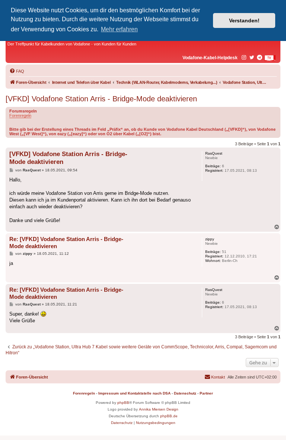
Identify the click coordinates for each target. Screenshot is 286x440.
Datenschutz (185, 393)
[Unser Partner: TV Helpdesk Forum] (270, 58)
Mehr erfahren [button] (119, 29)
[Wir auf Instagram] (244, 57)
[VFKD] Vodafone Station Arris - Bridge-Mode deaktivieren (101, 99)
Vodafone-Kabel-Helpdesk (210, 57)
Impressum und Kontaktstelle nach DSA (134, 393)
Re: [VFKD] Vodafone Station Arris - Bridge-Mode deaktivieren (66, 242)
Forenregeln (20, 115)
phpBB (123, 403)
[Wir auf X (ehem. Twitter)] (252, 57)
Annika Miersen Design (158, 409)
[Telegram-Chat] (260, 57)
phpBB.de (169, 416)
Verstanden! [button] (244, 20)
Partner (206, 393)
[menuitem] (16, 71)
